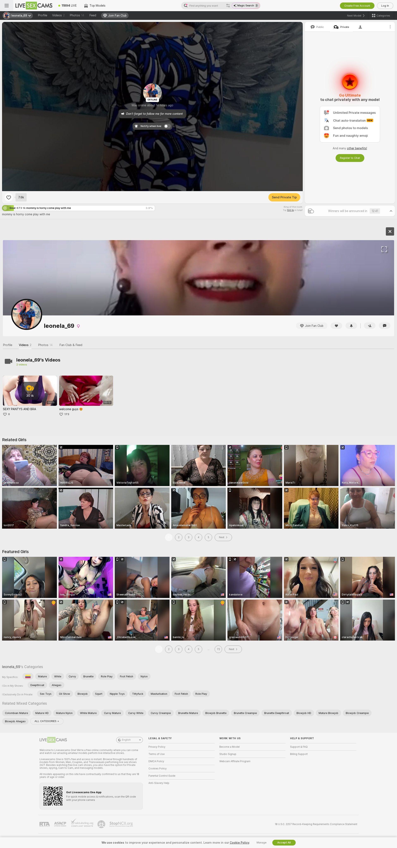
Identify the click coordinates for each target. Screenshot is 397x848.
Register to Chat (350, 157)
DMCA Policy (156, 761)
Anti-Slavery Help (158, 783)
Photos (77, 15)
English (126, 739)
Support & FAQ (299, 746)
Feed (92, 15)
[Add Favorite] (9, 197)
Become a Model (229, 746)
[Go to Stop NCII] (121, 824)
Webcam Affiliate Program (234, 761)
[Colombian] (27, 676)
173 (66, 414)
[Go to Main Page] (34, 5)
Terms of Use (156, 754)
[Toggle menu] (6, 5)
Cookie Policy (239, 842)
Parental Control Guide (161, 775)
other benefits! (357, 148)
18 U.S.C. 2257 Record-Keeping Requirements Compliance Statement (316, 824)
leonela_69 (11, 667)
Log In (385, 5)
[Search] (228, 5)
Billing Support (299, 754)
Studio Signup (227, 754)
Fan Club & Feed (70, 345)
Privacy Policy (156, 746)
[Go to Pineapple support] (101, 824)
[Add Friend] (369, 325)
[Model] (390, 231)
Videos (58, 15)
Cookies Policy (157, 768)
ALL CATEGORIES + (47, 721)
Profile (42, 15)
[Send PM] (384, 325)
